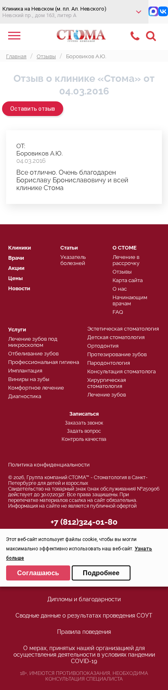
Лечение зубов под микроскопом (32, 342)
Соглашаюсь (38, 573)
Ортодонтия (103, 346)
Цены (15, 278)
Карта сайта (128, 280)
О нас (120, 289)
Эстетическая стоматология (123, 329)
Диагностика (24, 396)
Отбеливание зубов (33, 353)
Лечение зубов (106, 395)
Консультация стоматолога (121, 371)
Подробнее (101, 573)
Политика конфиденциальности (49, 465)
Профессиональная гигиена (43, 362)
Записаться (84, 414)
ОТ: (20, 146)
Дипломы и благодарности (84, 599)
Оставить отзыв (32, 108)
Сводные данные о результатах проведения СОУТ (84, 615)
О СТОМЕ (125, 248)
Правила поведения (84, 632)
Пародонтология (108, 363)
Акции (16, 268)
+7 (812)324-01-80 (84, 522)
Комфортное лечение (36, 388)
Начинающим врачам (130, 300)
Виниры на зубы (28, 379)
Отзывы (122, 272)
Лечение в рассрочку (126, 260)
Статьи (69, 248)
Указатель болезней (73, 260)
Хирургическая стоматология (106, 383)
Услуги (17, 329)
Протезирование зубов (117, 354)
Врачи (16, 258)
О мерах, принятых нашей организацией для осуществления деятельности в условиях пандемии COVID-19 (84, 654)
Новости (19, 288)
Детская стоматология (116, 337)
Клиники (19, 248)
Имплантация (25, 371)
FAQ (118, 312)
